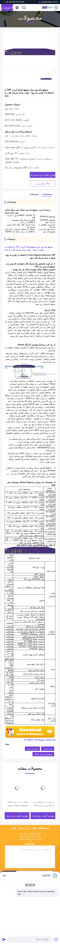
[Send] (4, 939)
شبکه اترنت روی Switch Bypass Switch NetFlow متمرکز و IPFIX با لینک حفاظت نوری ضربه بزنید (17, 804)
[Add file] (56, 939)
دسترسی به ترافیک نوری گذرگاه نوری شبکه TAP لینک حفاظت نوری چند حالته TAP (43, 804)
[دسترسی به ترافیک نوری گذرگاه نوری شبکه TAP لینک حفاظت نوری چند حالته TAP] (43, 788)
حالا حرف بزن (7, 7)
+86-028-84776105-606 (14, 2)
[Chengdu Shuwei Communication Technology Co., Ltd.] (48, 7)
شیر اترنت (47, 749)
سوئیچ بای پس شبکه (43, 754)
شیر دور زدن (32, 749)
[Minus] (4, 875)
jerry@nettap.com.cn (49, 2)
